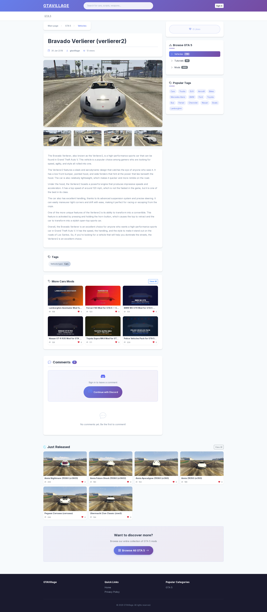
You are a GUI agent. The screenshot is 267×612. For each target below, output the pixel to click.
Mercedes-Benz (178, 97)
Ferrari (181, 103)
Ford (201, 97)
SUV (192, 91)
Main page (53, 26)
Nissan (205, 103)
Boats (214, 103)
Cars (173, 91)
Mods (180, 67)
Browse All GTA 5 (133, 550)
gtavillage (75, 50)
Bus (172, 103)
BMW (192, 97)
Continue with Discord (106, 392)
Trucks (182, 91)
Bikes (211, 91)
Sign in (219, 6)
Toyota (210, 97)
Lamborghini (176, 108)
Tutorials (181, 60)
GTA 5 (47, 16)
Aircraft (201, 91)
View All (153, 281)
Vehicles (181, 54)
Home (108, 587)
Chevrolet (193, 103)
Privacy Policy (112, 591)
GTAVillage (56, 5)
